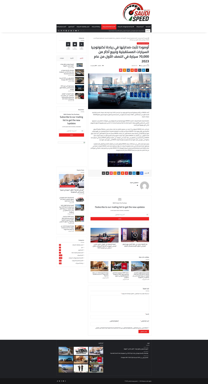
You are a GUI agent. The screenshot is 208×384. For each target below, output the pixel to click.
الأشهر (81, 58)
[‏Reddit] (132, 70)
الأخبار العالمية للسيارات (108, 27)
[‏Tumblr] (139, 70)
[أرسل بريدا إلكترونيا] (139, 66)
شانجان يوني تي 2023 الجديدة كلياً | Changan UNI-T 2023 (66, 79)
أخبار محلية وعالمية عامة (59, 27)
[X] (147, 70)
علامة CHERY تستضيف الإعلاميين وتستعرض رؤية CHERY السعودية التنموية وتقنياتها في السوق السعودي (121, 275)
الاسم (147, 314)
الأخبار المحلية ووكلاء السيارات (125, 27)
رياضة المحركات (96, 27)
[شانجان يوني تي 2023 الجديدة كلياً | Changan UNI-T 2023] (79, 80)
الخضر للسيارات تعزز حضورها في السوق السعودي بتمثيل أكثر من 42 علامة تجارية (66, 199)
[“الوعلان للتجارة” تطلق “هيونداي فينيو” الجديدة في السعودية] (96, 351)
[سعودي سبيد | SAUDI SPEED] (136, 12)
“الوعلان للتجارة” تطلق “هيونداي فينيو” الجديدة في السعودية (72, 191)
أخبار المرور (71, 27)
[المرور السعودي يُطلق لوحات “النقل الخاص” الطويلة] (79, 65)
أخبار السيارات (139, 27)
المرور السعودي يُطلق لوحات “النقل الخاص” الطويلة (67, 65)
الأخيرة (71, 58)
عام (82, 247)
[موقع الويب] (137, 185)
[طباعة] (103, 173)
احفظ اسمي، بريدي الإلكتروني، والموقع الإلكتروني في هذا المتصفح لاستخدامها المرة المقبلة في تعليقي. (121, 328)
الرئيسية (148, 27)
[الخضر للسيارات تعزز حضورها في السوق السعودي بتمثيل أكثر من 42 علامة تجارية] (79, 200)
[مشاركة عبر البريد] (107, 173)
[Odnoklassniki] (124, 70)
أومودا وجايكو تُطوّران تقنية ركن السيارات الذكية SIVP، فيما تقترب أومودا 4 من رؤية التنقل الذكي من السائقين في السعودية (117, 31)
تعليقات (62, 58)
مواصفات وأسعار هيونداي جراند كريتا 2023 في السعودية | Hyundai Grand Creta (66, 72)
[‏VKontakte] (128, 70)
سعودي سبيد (143, 66)
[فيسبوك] (141, 173)
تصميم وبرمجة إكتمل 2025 (132, 381)
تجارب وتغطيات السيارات (83, 27)
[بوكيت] (120, 70)
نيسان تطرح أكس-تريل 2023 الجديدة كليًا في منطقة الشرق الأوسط (67, 87)
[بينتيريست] (136, 70)
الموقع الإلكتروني (114, 321)
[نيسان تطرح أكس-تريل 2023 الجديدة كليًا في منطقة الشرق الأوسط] (79, 88)
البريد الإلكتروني (144, 321)
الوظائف (48, 27)
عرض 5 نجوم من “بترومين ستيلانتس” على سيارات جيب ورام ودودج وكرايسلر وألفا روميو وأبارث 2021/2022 (67, 96)
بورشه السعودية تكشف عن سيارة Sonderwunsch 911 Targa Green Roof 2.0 (100, 274)
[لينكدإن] (143, 70)
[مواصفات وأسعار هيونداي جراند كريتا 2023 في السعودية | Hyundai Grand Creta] (79, 72)
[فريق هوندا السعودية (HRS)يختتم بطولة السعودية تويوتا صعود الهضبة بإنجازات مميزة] (81, 368)
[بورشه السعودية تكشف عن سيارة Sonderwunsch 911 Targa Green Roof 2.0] (99, 266)
